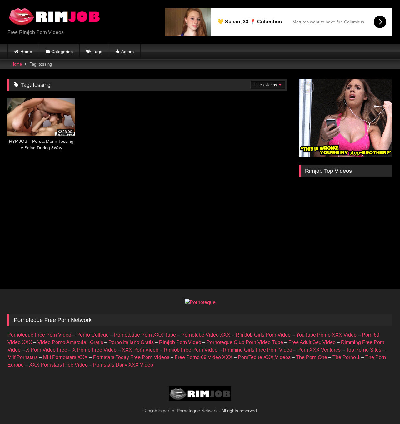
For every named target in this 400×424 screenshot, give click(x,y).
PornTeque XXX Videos (264, 357)
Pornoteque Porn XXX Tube (145, 334)
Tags (97, 51)
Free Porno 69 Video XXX (203, 357)
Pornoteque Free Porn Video (39, 334)
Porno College (93, 334)
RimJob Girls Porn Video (263, 334)
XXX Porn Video (140, 349)
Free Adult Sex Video (312, 342)
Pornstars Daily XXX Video (123, 364)
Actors (127, 51)
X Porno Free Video (94, 349)
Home (26, 51)
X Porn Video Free (46, 349)
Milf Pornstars (23, 357)
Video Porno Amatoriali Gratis (70, 342)
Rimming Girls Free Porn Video (257, 349)
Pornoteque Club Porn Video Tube (245, 342)
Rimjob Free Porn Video (191, 349)
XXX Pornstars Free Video (58, 364)
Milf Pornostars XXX (65, 357)
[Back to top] (381, 405)
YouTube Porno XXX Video (326, 334)
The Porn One (311, 357)
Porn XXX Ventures (319, 349)
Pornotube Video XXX (205, 334)
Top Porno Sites (363, 349)
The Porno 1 (346, 357)
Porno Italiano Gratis (131, 342)
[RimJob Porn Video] (54, 17)
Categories (62, 51)
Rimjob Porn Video (180, 342)
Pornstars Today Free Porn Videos (131, 357)
